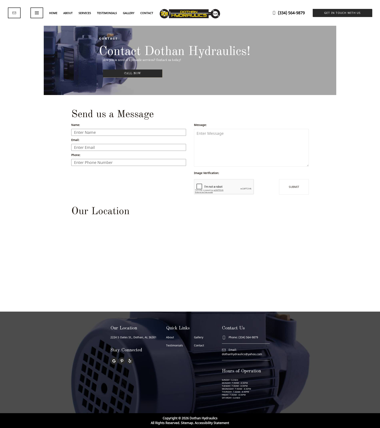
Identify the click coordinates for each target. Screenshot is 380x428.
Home (53, 13)
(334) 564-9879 (291, 12)
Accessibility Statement (212, 423)
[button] (36, 13)
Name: (75, 125)
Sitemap (187, 423)
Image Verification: (206, 173)
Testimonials (107, 13)
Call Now (132, 73)
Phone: (75, 155)
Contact (146, 13)
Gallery (128, 13)
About (68, 13)
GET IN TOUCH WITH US (342, 13)
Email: (75, 140)
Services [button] (85, 13)
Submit (294, 187)
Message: (200, 125)
